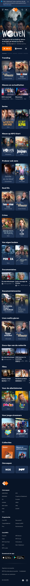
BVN (3, 545)
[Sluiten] (28, 2)
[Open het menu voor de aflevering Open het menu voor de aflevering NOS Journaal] (13, 89)
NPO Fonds (18, 538)
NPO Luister (5, 548)
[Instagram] (27, 580)
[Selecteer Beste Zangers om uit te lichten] (9, 53)
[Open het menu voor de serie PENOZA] (13, 247)
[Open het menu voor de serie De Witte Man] (26, 295)
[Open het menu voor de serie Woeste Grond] (13, 111)
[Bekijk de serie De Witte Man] (21, 303)
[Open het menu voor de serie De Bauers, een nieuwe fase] (13, 62)
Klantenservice (19, 526)
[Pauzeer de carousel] (26, 49)
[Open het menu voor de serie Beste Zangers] (26, 138)
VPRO (17, 502)
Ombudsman (19, 542)
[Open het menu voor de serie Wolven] (13, 138)
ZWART (17, 508)
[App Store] (7, 557)
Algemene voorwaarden (8, 568)
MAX (3, 508)
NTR (17, 493)
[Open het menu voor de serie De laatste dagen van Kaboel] (13, 295)
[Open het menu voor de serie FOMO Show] (26, 62)
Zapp (3, 538)
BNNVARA (4, 496)
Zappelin (4, 535)
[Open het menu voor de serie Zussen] (26, 247)
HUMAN (4, 502)
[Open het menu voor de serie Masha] (13, 393)
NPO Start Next (6, 542)
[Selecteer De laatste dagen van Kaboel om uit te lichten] (15, 53)
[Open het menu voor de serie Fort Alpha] (26, 111)
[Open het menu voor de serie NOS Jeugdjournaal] (26, 420)
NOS (3, 511)
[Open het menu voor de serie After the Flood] (26, 220)
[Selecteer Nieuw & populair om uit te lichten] (25, 53)
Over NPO (4, 520)
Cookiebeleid (22, 571)
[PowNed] (21, 469)
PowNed (18, 499)
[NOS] (8, 469)
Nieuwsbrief (18, 520)
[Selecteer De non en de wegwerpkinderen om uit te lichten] (20, 53)
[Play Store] (18, 557)
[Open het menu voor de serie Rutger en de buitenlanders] (13, 323)
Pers (3, 526)
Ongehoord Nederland (21, 496)
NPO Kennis (18, 535)
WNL (17, 505)
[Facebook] (23, 580)
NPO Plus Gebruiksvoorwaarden (10, 571)
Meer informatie (7, 4)
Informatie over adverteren (8, 574)
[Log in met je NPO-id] (26, 10)
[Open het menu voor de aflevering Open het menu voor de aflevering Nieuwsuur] (27, 89)
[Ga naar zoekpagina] (22, 10)
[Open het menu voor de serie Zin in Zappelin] (26, 393)
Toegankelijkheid (6, 523)
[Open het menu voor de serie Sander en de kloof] (13, 165)
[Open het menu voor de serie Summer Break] (13, 420)
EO (2, 499)
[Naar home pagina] (15, 10)
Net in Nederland (20, 545)
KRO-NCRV (5, 505)
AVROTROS (5, 493)
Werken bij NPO (19, 523)
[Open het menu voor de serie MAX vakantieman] (26, 165)
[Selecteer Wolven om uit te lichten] (4, 53)
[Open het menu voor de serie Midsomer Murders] (13, 220)
